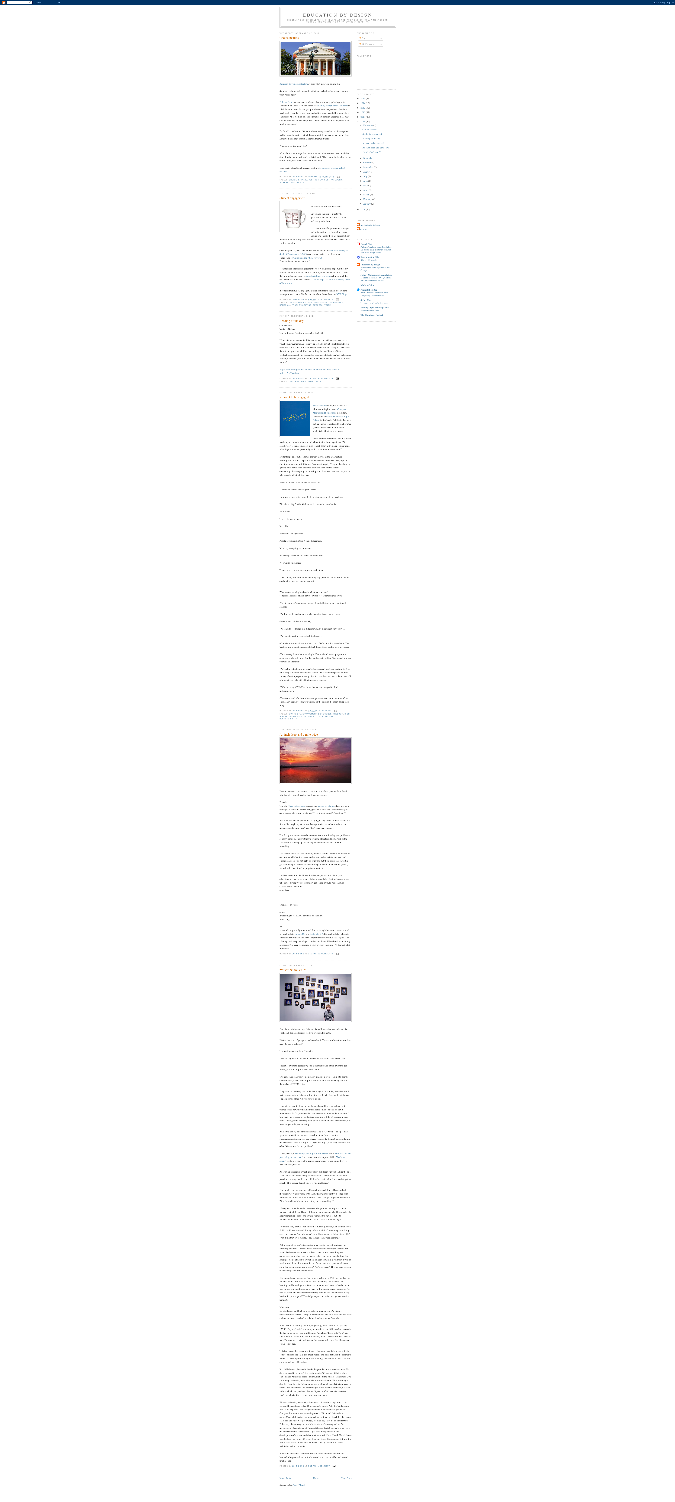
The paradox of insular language (374, 302)
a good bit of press (326, 805)
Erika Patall (305, 180)
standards (307, 381)
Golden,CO (300, 933)
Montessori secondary (303, 716)
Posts (364, 38)
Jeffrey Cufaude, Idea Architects (376, 274)
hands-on (284, 305)
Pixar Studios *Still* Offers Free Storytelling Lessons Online (374, 294)
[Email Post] (338, 177)
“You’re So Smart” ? (292, 970)
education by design (337, 15)
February (367, 199)
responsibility (288, 719)
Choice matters (289, 38)
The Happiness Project (372, 314)
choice (293, 180)
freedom (338, 714)
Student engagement (292, 198)
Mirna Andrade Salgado (369, 224)
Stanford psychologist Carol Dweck (312, 1153)
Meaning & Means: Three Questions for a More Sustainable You (376, 279)
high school (321, 180)
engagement (321, 303)
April (366, 190)
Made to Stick (367, 285)
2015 (363, 98)
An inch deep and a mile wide (298, 734)
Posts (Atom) (298, 1484)
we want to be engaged (294, 397)
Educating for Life (370, 257)
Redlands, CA (316, 933)
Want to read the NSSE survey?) (307, 257)
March (366, 194)
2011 (363, 116)
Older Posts (346, 1478)
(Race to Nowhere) (297, 805)
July (365, 176)
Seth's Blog (366, 300)
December (368, 125)
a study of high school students (333, 105)
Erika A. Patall (286, 102)
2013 (363, 107)
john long (362, 228)
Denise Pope (318, 279)
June (365, 180)
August (367, 171)
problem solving (301, 305)
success (318, 305)
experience (336, 303)
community (295, 714)
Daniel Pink (366, 244)
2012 (363, 112)
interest (284, 182)
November (368, 158)
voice (327, 305)
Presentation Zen (369, 289)
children (294, 381)
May (365, 185)
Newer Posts (285, 1478)
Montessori (298, 182)
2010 (363, 121)
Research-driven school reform (293, 83)
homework (336, 180)
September (368, 167)
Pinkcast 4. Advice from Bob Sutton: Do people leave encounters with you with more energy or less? (376, 249)
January (367, 203)
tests (317, 381)
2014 (363, 103)
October (367, 162)
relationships (326, 716)
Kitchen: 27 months (369, 260)
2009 (363, 209)
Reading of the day (291, 321)
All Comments (368, 44)
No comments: (327, 177)
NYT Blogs (341, 294)
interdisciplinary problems (318, 275)
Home (316, 1478)
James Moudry (320, 405)
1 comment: (325, 711)
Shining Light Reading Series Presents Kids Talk (375, 309)
